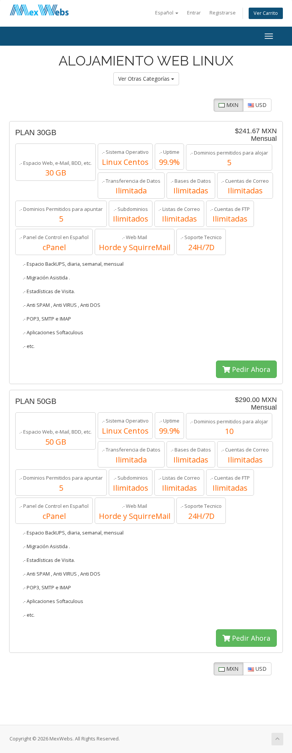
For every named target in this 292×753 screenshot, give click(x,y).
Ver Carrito (266, 13)
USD (260, 104)
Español (165, 13)
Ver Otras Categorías (144, 78)
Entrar (194, 13)
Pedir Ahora (250, 369)
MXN (231, 104)
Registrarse (222, 13)
